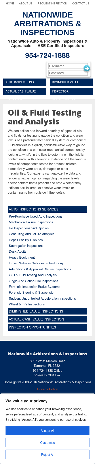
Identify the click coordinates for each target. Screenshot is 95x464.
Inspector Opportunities (64, 92)
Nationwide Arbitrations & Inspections (47, 23)
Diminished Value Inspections (65, 83)
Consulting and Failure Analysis (31, 233)
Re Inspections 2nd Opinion (29, 228)
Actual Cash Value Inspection (21, 92)
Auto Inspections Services (20, 83)
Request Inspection (52, 3)
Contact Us (80, 3)
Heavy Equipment (22, 257)
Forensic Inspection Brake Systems (35, 286)
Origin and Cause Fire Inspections (33, 280)
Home (10, 3)
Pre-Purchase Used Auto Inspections (36, 216)
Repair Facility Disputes (26, 239)
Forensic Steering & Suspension (32, 292)
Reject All (47, 454)
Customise (47, 442)
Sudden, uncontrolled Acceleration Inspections (42, 298)
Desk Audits (18, 251)
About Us (25, 3)
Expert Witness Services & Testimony (36, 263)
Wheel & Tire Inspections (27, 304)
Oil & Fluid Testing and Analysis (34, 274)
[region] (47, 428)
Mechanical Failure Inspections (31, 222)
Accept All (47, 430)
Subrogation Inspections (26, 245)
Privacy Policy (47, 389)
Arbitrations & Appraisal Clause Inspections (40, 269)
